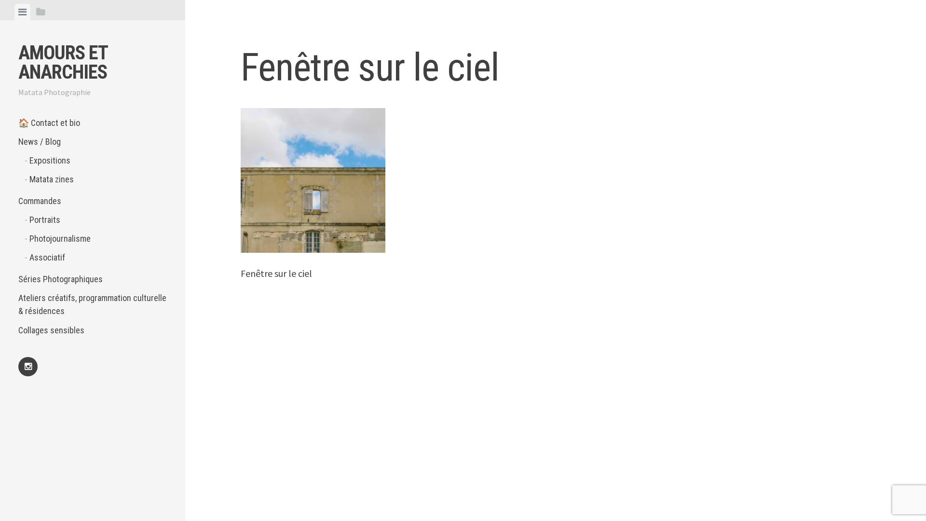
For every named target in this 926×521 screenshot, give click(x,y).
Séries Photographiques (60, 279)
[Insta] (28, 366)
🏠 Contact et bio (49, 123)
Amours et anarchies (63, 62)
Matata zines (51, 179)
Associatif (47, 257)
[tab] (22, 12)
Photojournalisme (60, 238)
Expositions (49, 160)
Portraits (44, 220)
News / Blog (39, 142)
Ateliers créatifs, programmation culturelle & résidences (92, 304)
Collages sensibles (51, 330)
